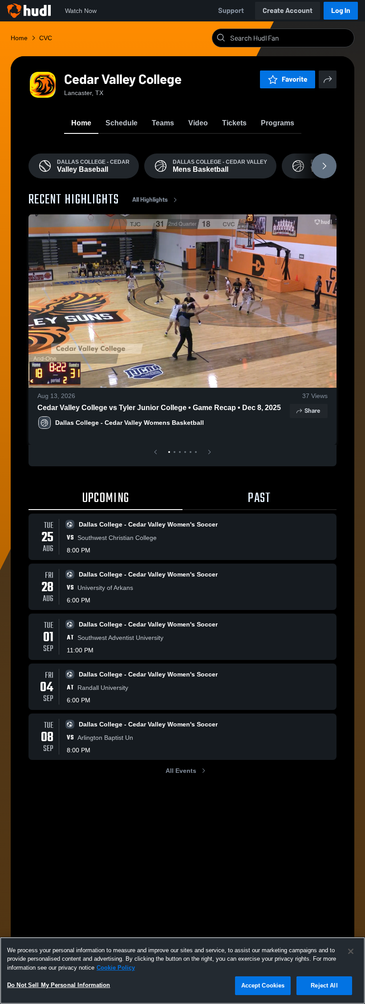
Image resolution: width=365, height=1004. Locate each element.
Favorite (295, 79)
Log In (340, 10)
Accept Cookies (263, 985)
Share (312, 411)
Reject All (324, 985)
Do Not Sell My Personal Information (58, 985)
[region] (182, 970)
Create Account (287, 10)
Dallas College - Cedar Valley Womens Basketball (130, 422)
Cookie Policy (116, 967)
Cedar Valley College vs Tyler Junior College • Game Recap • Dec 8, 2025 (159, 407)
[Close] (351, 951)
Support (231, 10)
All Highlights (150, 200)
